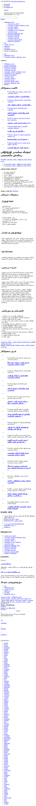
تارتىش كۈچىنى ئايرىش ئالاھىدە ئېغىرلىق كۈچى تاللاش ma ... (17, 441)
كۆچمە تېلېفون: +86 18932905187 (13, 520)
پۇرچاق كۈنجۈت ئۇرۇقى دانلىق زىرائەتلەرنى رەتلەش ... (17, 494)
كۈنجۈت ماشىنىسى (12, 27)
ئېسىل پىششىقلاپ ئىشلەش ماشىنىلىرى (18, 25)
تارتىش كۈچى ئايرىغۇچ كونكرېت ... (18, 148)
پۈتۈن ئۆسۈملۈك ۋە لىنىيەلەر (15, 33)
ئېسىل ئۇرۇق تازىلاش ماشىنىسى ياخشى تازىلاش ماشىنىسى (18, 454)
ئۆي (5, 43)
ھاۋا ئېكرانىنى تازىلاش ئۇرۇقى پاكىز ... (19, 105)
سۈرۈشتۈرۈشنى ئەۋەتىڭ (7, 605)
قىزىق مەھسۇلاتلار (16, 597)
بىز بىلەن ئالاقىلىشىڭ (9, 49)
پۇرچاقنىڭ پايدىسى (6, 564)
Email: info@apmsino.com (18, 1)
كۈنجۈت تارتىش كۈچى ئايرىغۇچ (18, 600)
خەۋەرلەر (6, 47)
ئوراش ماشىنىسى (12, 31)
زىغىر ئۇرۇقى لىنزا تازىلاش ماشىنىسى (20, 598)
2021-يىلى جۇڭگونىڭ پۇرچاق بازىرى (10, 572)
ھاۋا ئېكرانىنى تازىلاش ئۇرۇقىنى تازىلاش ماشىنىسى (17, 376)
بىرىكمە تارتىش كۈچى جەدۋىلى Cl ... (19, 123)
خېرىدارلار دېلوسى (9, 44)
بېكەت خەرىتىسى (5, 597)
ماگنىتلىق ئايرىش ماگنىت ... (16, 131)
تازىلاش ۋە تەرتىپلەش (13, 23)
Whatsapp (15, 191)
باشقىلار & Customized (13, 41)
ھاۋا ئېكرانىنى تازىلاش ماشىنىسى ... (19, 96)
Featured (6, 84)
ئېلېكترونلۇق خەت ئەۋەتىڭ (8, 608)
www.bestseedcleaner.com (17, 524)
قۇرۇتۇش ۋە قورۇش (13, 36)
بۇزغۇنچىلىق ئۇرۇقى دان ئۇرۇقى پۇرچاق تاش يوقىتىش (18, 428)
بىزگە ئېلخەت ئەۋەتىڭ (7, 191)
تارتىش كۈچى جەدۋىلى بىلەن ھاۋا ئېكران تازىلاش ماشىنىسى (18, 363)
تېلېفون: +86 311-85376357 (11, 519)
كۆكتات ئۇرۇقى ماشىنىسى (14, 39)
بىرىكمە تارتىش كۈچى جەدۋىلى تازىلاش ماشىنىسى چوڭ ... (17, 402)
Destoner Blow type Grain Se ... (18, 139)
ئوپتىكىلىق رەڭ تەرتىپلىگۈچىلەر (15, 30)
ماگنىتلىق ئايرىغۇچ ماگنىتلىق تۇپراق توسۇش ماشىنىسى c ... (18, 415)
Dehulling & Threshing (13, 35)
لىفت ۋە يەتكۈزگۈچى (13, 38)
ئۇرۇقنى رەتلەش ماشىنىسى (23, 601)
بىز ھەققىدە (7, 46)
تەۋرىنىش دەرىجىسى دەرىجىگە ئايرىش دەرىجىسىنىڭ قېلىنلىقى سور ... (19, 468)
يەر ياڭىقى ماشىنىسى (13, 28)
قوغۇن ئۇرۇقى (5, 600)
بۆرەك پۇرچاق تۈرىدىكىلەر (8, 601)
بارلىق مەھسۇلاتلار (9, 22)
